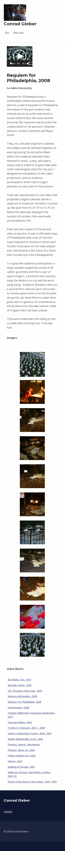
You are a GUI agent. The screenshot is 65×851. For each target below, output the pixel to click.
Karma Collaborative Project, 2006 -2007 (30, 733)
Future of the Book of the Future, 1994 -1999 (32, 781)
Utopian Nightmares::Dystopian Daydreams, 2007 (31, 714)
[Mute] (27, 63)
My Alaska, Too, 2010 (19, 679)
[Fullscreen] (30, 63)
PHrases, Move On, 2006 (21, 750)
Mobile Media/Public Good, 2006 (25, 739)
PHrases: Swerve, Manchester (24, 744)
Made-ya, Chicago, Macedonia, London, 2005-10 (29, 774)
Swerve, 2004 (15, 761)
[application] (19, 56)
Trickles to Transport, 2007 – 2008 (26, 727)
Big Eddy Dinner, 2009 (20, 685)
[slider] (18, 63)
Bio (7, 33)
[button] (19, 56)
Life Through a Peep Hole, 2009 (25, 690)
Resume (19, 33)
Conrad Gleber (20, 23)
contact (8, 811)
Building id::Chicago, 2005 (21, 766)
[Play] (11, 63)
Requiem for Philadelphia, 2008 (24, 701)
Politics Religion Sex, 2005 (22, 755)
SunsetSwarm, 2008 (18, 707)
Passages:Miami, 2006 (20, 722)
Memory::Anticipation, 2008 (22, 696)
